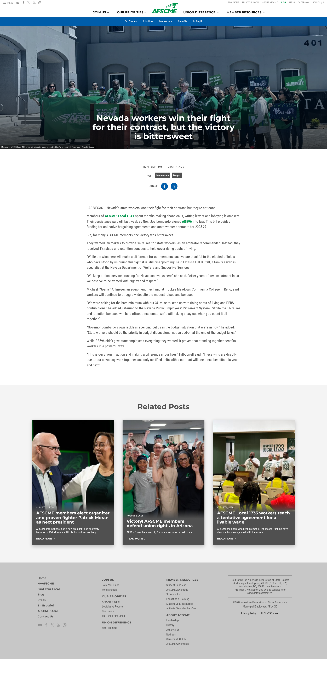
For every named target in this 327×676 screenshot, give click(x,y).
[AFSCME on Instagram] (40, 2)
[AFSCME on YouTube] (34, 2)
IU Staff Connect (270, 613)
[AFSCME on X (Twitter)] (29, 2)
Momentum (162, 175)
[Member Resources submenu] (263, 12)
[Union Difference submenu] (217, 12)
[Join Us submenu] (108, 12)
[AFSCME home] (165, 8)
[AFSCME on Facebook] (23, 2)
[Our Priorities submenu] (145, 12)
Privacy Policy (248, 613)
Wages (176, 175)
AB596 (187, 221)
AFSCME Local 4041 (119, 216)
